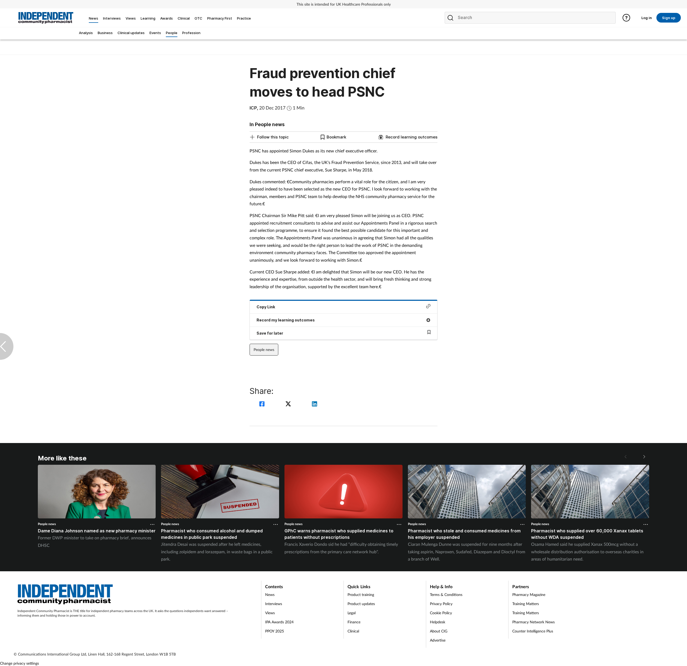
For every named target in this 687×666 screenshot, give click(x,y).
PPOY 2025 (274, 631)
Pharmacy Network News (533, 622)
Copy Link (266, 307)
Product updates (361, 603)
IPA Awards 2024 (279, 622)
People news (264, 349)
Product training (361, 594)
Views (270, 612)
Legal (352, 612)
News (270, 594)
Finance (354, 622)
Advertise (437, 640)
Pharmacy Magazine (528, 594)
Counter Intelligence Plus (532, 631)
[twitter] (289, 404)
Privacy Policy (441, 603)
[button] (643, 456)
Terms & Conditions (446, 594)
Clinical (353, 631)
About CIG (438, 631)
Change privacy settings (19, 663)
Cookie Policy (441, 612)
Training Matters (525, 603)
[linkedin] (314, 404)
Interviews (273, 603)
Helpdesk (437, 622)
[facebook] (262, 404)
